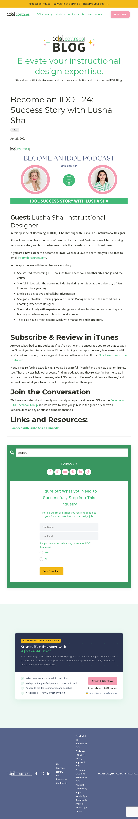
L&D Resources (61, 777)
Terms (79, 811)
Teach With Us (81, 737)
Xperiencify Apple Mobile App (81, 792)
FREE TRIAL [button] (120, 14)
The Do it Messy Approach (80, 758)
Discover (87, 14)
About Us (100, 14)
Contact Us (61, 783)
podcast (14, 130)
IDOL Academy (44, 14)
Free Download (51, 571)
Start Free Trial (102, 680)
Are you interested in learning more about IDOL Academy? (66, 545)
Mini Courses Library (67, 14)
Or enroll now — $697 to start (102, 688)
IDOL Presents (80, 768)
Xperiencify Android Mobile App (81, 803)
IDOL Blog (80, 773)
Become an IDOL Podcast (81, 781)
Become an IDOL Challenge (81, 747)
